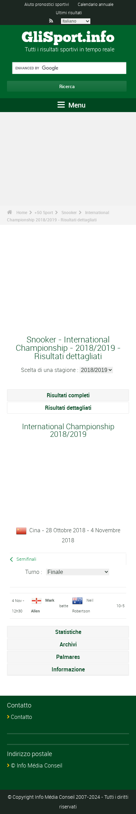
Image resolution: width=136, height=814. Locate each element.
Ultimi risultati (69, 12)
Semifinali (26, 559)
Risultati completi (68, 395)
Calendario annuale (95, 4)
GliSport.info (68, 38)
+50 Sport (44, 212)
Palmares (68, 657)
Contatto (21, 717)
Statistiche (68, 632)
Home (21, 212)
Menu (76, 105)
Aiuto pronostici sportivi (46, 4)
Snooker (69, 212)
